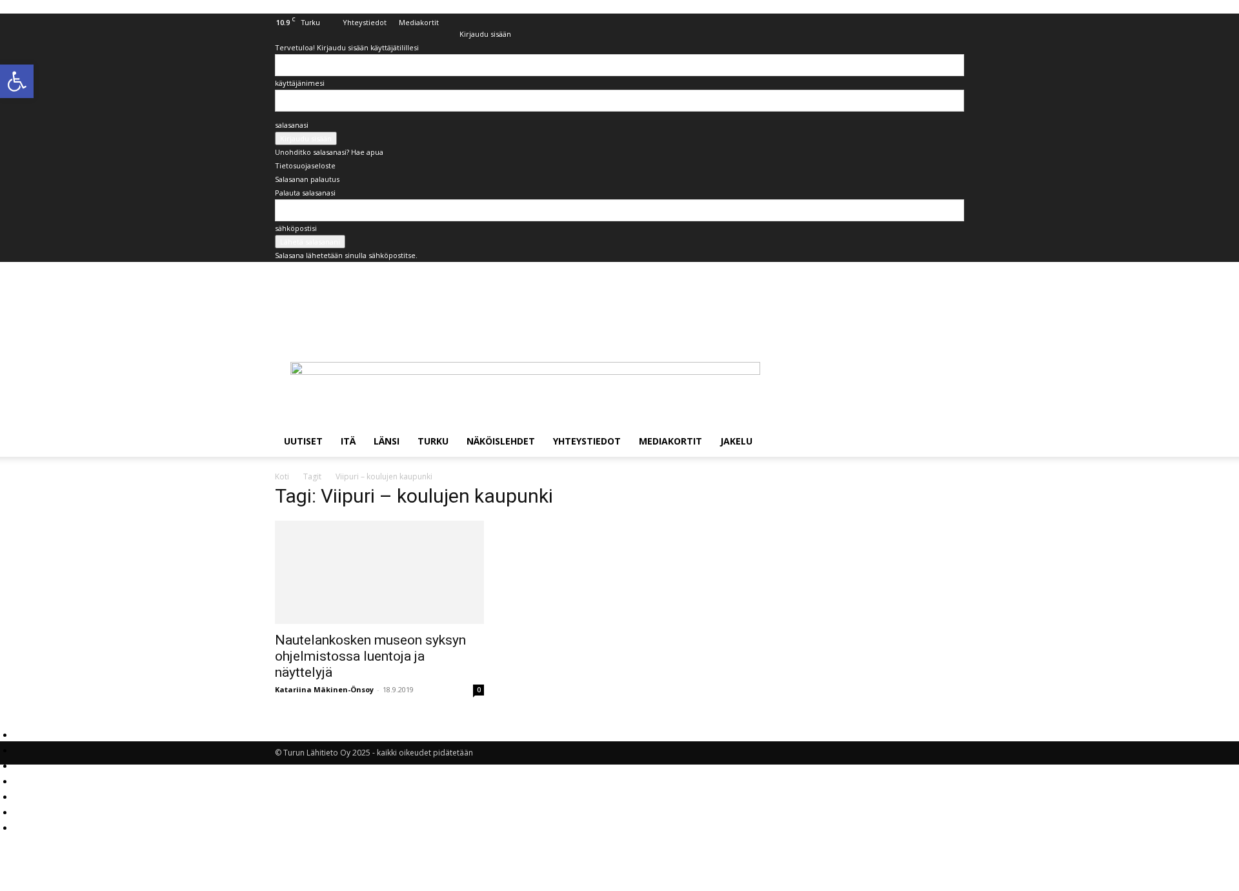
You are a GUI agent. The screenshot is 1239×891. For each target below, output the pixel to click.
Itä (348, 441)
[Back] (462, 20)
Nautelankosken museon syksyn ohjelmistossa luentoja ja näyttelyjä (370, 656)
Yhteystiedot (365, 22)
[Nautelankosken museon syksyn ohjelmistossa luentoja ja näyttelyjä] (379, 572)
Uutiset (303, 441)
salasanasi (291, 125)
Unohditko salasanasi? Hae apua (329, 152)
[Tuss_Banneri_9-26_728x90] (525, 371)
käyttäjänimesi (300, 83)
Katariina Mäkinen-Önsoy (324, 689)
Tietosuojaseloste (305, 165)
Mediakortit (419, 22)
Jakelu (736, 441)
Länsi (386, 441)
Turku (433, 441)
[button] (948, 442)
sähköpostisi (296, 228)
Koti (282, 476)
